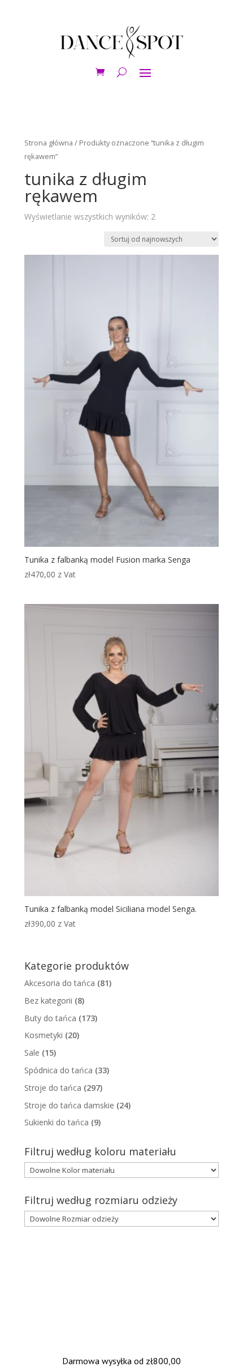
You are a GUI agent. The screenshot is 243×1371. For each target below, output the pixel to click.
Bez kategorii (48, 1000)
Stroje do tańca (52, 1087)
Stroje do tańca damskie (69, 1105)
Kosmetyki (43, 1035)
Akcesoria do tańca (59, 983)
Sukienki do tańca (56, 1122)
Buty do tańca (50, 1018)
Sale (32, 1052)
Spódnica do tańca (58, 1070)
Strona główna (48, 143)
